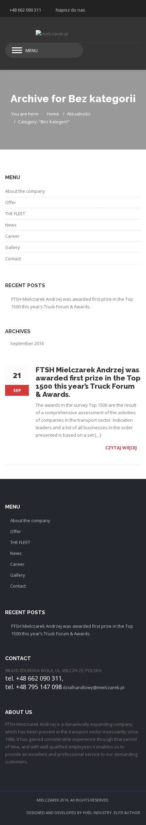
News (11, 225)
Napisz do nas (70, 10)
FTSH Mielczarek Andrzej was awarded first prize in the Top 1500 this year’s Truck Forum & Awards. (72, 303)
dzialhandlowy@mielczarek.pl (93, 687)
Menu (31, 50)
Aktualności (78, 114)
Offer (10, 202)
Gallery (12, 247)
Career (12, 236)
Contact (13, 258)
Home (53, 114)
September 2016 (27, 343)
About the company (25, 191)
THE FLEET (15, 214)
